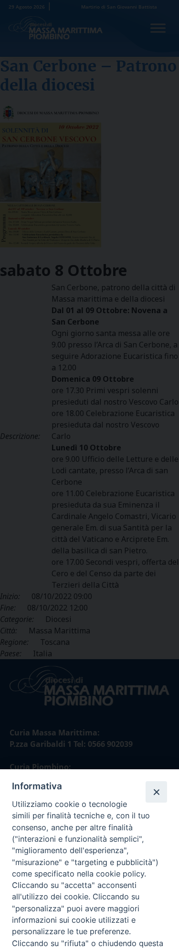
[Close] (156, 791)
